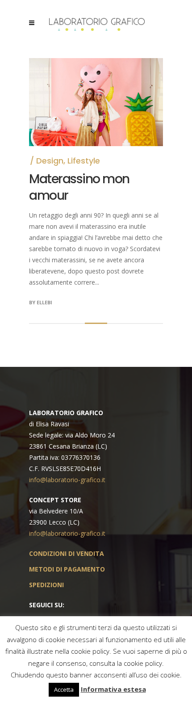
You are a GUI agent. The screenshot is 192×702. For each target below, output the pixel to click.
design (49, 160)
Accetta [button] (64, 689)
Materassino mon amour (79, 187)
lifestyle (83, 160)
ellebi (44, 302)
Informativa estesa (113, 689)
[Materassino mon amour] (96, 63)
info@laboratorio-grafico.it (67, 479)
